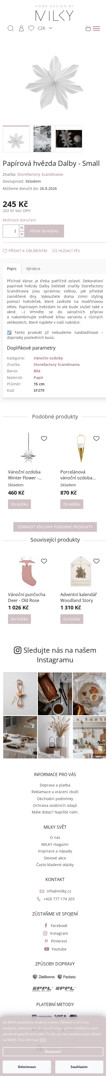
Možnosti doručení (19, 219)
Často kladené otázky (55, 864)
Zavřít (31, 245)
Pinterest (59, 941)
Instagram (59, 933)
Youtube (59, 949)
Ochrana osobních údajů (55, 805)
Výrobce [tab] (33, 268)
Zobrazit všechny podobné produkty (55, 526)
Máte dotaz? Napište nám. (55, 812)
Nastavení (53, 1051)
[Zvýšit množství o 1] (21, 228)
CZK (42, 28)
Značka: (33, 174)
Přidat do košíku (44, 230)
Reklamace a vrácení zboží (55, 791)
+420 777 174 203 (59, 898)
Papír (38, 377)
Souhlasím (79, 1067)
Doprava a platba (55, 785)
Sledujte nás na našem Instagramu (59, 654)
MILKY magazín (55, 844)
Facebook (59, 925)
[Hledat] (10, 28)
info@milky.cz (59, 891)
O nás (55, 837)
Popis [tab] (12, 268)
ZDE (43, 1040)
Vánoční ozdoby (48, 358)
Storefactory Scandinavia (57, 364)
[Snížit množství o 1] (21, 234)
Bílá (37, 370)
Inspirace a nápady (55, 851)
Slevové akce (55, 857)
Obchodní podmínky (55, 798)
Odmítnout (27, 1067)
